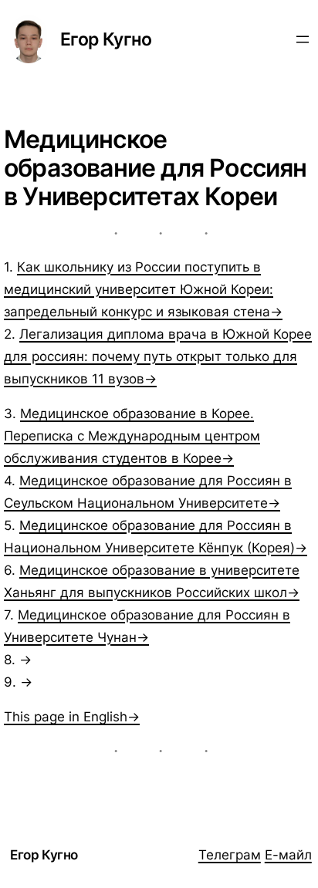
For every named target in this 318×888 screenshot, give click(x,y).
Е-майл (288, 855)
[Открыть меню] (302, 39)
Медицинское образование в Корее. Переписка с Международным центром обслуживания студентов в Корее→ (132, 436)
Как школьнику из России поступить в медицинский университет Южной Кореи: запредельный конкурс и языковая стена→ (143, 289)
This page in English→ (72, 716)
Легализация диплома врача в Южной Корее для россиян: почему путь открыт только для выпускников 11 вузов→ (158, 356)
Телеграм (229, 855)
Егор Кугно (106, 39)
